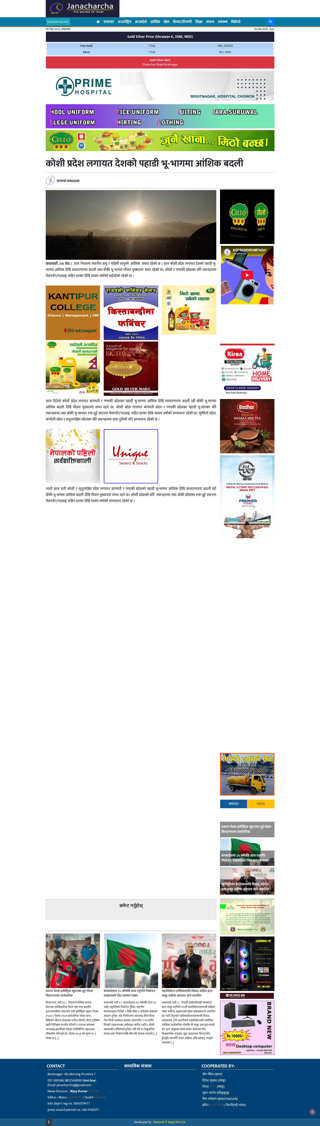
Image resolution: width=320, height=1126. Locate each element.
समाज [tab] (261, 804)
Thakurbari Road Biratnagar (160, 62)
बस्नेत (212, 1086)
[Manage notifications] (312, 1112)
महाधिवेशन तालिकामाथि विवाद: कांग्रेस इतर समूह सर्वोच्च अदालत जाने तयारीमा (245, 887)
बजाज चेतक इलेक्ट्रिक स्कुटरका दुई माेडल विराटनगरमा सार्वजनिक (246, 829)
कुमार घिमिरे (216, 1105)
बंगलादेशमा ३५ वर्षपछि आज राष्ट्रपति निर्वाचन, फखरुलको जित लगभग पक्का (245, 858)
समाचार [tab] (234, 804)
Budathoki (74, 1097)
